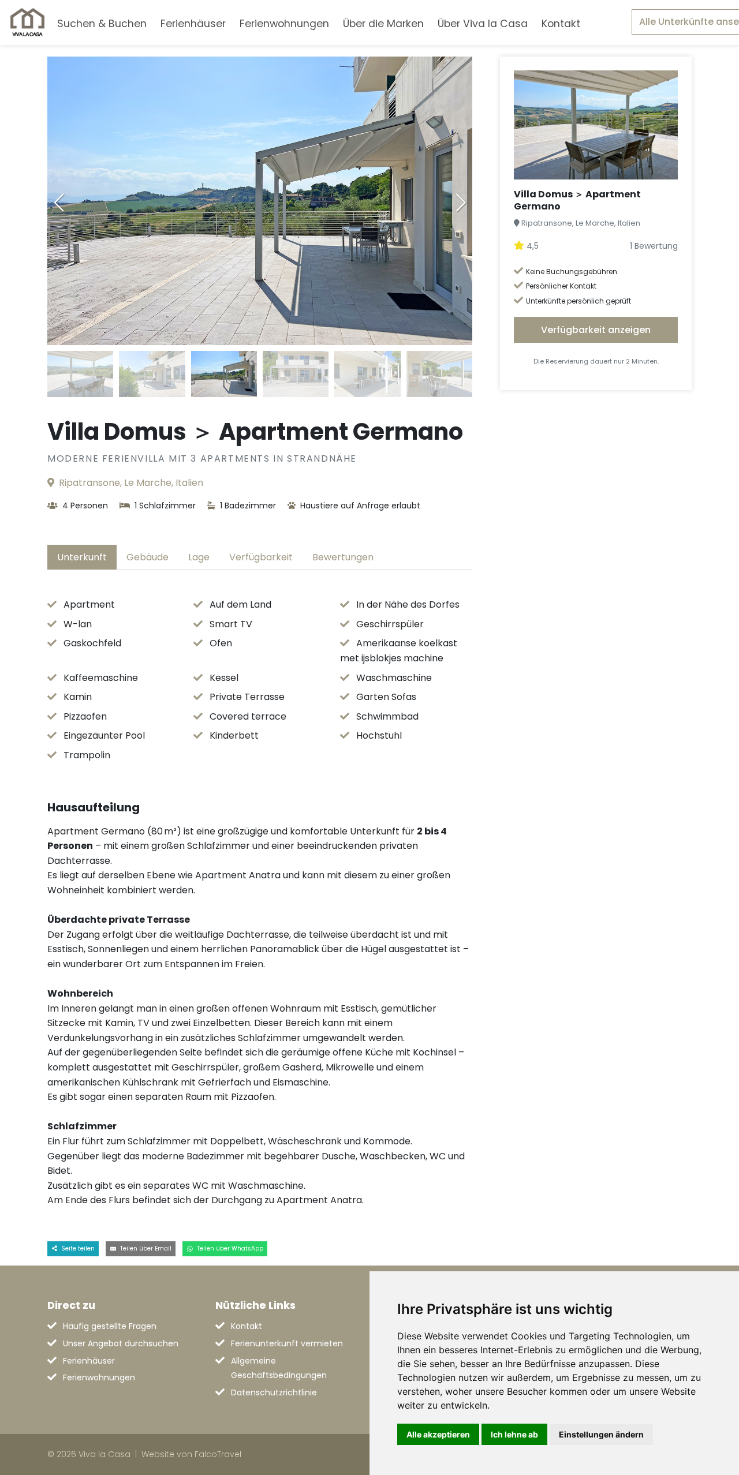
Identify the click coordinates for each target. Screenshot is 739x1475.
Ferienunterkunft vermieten (287, 1343)
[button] (460, 202)
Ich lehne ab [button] (514, 1434)
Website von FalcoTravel (191, 1454)
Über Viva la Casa (483, 24)
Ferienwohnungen (284, 24)
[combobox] (606, 22)
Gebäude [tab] (147, 557)
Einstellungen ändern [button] (601, 1434)
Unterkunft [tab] (82, 557)
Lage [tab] (199, 557)
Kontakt (561, 24)
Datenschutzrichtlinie (274, 1392)
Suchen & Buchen (102, 24)
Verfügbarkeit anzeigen (596, 329)
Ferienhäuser (193, 24)
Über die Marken (383, 24)
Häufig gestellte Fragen (109, 1326)
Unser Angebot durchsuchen (120, 1343)
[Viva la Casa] (27, 22)
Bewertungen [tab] (343, 557)
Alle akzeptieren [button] (438, 1434)
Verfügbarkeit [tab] (261, 557)
